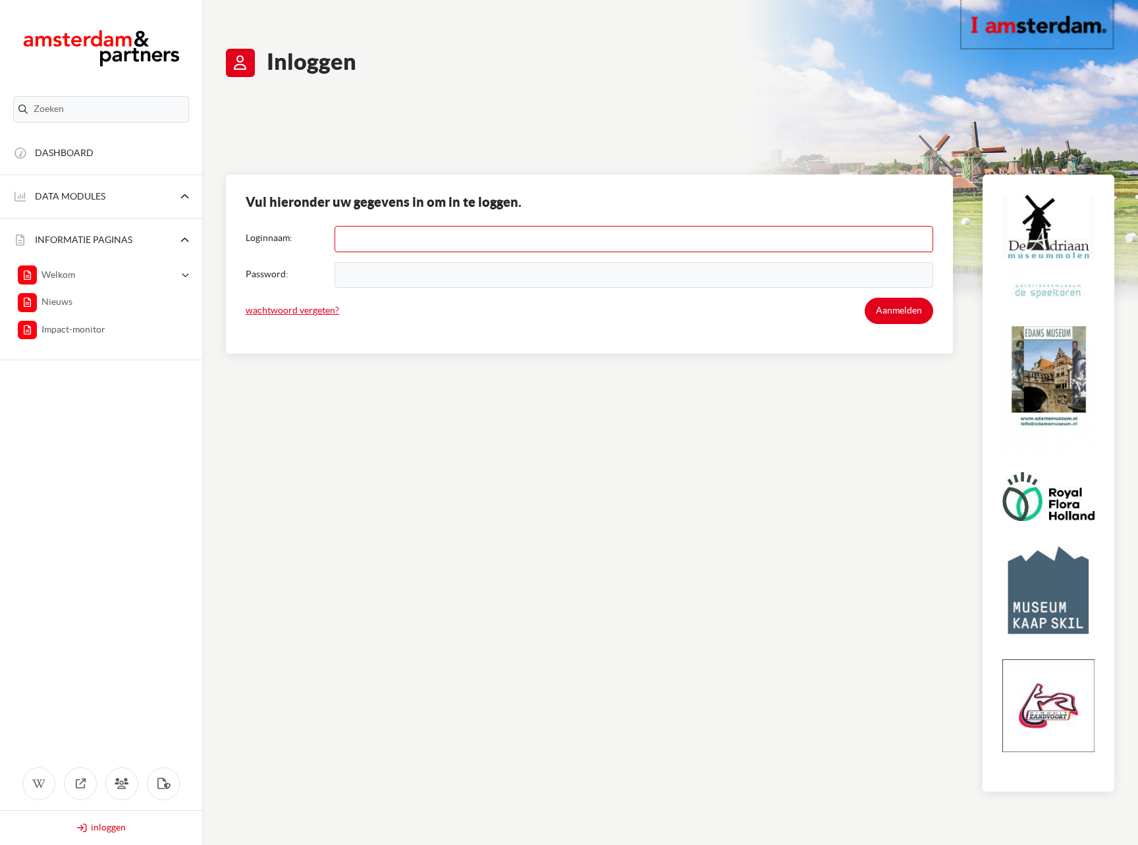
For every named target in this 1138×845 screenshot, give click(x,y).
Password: (267, 274)
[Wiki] (38, 783)
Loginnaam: (269, 237)
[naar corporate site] (80, 783)
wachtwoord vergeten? (292, 310)
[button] (101, 196)
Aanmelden (899, 310)
